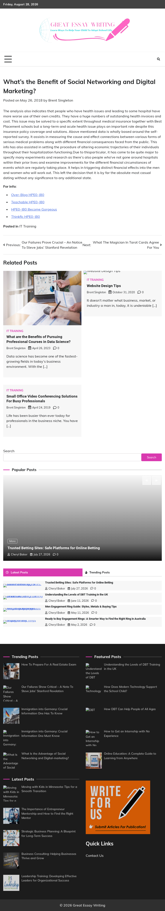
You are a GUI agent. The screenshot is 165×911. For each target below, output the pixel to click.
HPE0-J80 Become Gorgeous (34, 209)
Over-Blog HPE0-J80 (27, 195)
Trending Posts (99, 572)
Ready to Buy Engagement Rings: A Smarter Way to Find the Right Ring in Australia (95, 618)
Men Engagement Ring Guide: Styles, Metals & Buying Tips (81, 606)
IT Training (27, 226)
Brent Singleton (60, 100)
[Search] (158, 59)
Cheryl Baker (19, 554)
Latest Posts (19, 572)
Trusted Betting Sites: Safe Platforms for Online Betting (54, 548)
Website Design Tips (104, 286)
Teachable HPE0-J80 (27, 202)
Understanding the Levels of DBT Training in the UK (76, 594)
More (12, 541)
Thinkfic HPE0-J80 (25, 216)
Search (8, 451)
